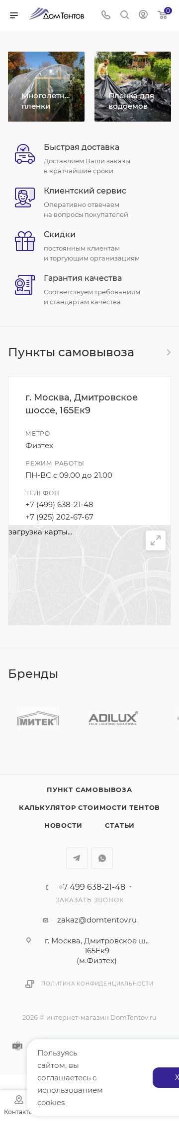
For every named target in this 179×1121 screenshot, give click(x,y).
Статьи (120, 825)
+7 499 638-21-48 (92, 887)
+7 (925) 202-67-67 (59, 517)
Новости (63, 825)
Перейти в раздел (168, 352)
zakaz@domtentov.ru (97, 919)
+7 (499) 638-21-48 (59, 504)
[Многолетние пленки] (46, 87)
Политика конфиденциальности (97, 984)
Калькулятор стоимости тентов (89, 807)
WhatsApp (102, 858)
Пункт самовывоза (89, 789)
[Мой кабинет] (143, 15)
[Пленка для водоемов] (133, 87)
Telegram (77, 858)
